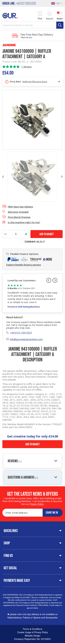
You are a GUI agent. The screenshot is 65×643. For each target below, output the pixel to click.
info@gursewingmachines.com (26, 339)
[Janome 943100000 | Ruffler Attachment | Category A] (32, 119)
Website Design (32, 635)
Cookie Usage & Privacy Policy (32, 632)
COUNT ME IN (52, 512)
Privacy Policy (37, 504)
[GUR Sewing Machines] (10, 15)
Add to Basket (32, 444)
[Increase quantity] (26, 234)
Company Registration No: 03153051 (32, 638)
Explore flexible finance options (23, 264)
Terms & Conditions (32, 628)
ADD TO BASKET (46, 234)
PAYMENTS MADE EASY (17, 580)
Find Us (8, 555)
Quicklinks (11, 530)
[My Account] (49, 13)
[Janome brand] (32, 45)
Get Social (10, 568)
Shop (7, 543)
